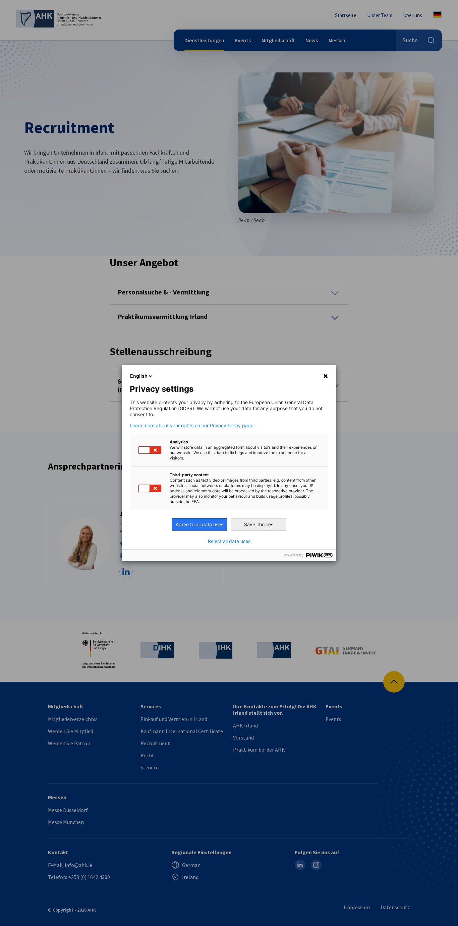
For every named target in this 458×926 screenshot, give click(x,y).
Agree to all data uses (199, 524)
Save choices (258, 524)
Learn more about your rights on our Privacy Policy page (191, 425)
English (139, 376)
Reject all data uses (229, 541)
